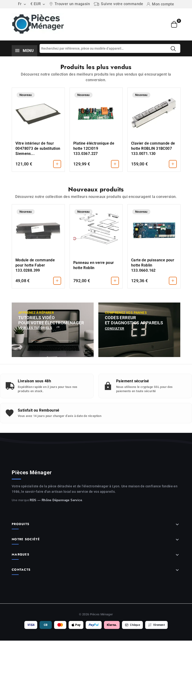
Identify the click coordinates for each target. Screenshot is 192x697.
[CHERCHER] (173, 48)
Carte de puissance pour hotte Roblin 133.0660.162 (152, 265)
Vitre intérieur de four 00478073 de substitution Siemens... (37, 148)
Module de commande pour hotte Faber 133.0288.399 (35, 265)
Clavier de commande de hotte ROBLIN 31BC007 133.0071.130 (153, 148)
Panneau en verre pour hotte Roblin (93, 265)
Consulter (114, 328)
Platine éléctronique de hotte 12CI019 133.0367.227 (93, 148)
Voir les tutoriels (35, 328)
